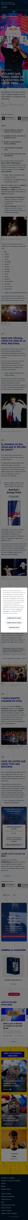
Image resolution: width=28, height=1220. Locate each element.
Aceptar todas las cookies (14, 622)
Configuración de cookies (14, 618)
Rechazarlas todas (14, 627)
